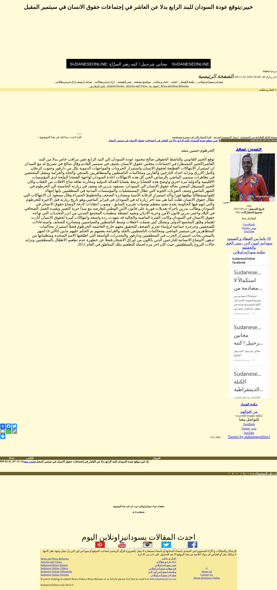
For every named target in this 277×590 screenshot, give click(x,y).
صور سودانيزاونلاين (165, 565)
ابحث (173, 81)
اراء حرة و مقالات (104, 81)
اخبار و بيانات (160, 81)
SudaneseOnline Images (54, 565)
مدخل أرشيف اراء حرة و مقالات (73, 81)
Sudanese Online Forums (55, 574)
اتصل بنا (153, 86)
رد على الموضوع (266, 473)
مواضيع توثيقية (141, 81)
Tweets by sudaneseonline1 (249, 437)
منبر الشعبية (123, 81)
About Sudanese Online (206, 577)
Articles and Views (135, 86)
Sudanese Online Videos (54, 568)
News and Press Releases (174, 86)
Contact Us (206, 574)
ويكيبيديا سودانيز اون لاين (162, 571)
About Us (206, 571)
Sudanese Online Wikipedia (56, 571)
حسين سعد (249, 148)
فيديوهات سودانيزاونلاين (162, 568)
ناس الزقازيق (96, 86)
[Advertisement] (138, 36)
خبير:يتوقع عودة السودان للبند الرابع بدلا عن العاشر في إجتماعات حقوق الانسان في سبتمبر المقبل (163, 140)
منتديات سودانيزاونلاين (209, 81)
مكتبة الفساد (187, 81)
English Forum (114, 86)
